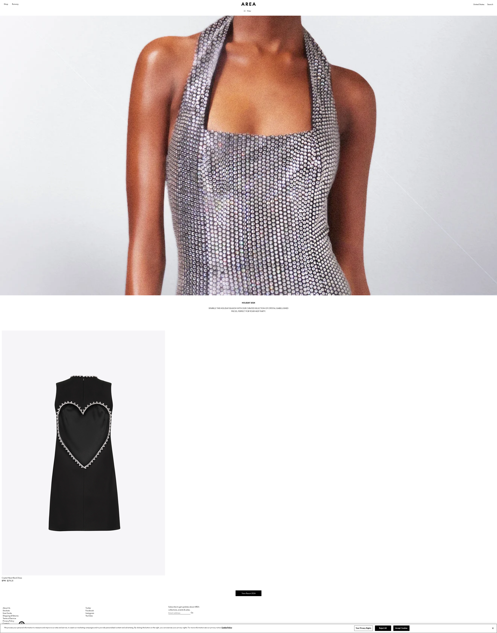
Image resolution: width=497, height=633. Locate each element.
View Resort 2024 (248, 593)
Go (192, 612)
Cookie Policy (226, 627)
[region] (248, 628)
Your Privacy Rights (363, 628)
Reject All (383, 628)
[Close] (493, 628)
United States (478, 4)
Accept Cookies (401, 628)
